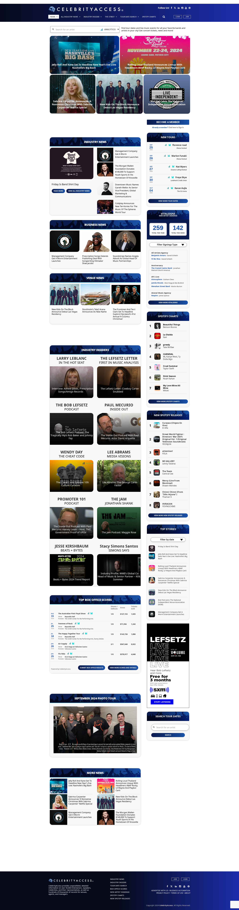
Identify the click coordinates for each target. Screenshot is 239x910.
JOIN (175, 879)
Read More (58, 191)
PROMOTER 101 (72, 499)
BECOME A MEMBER (168, 122)
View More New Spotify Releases (168, 515)
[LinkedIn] (179, 8)
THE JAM (119, 499)
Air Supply (62, 643)
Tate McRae (168, 347)
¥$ (164, 356)
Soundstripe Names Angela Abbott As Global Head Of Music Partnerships (126, 258)
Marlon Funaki (179, 155)
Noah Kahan (169, 378)
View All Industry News (79, 191)
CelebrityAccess (65, 669)
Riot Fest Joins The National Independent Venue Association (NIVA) (166, 104)
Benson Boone (170, 327)
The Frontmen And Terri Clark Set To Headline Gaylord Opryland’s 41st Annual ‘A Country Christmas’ (124, 314)
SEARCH (168, 735)
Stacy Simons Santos (119, 546)
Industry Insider (91, 17)
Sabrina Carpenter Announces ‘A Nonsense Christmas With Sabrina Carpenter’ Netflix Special (72, 104)
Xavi (165, 337)
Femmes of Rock (65, 623)
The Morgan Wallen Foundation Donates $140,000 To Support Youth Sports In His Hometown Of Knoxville (126, 171)
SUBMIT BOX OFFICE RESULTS (91, 668)
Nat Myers (181, 166)
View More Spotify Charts (168, 401)
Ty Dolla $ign (171, 357)
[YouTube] (186, 8)
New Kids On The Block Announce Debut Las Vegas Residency (119, 106)
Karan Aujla (181, 188)
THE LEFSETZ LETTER (118, 358)
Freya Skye (181, 177)
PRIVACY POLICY (163, 893)
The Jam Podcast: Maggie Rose (119, 532)
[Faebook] (172, 8)
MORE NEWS (95, 773)
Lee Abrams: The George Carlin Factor (119, 484)
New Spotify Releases (168, 415)
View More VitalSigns (168, 302)
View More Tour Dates (168, 201)
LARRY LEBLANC (72, 358)
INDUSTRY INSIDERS (95, 350)
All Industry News (69, 17)
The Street (110, 17)
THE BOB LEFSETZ (72, 405)
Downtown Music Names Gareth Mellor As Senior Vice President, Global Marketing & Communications (127, 190)
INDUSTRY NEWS (95, 142)
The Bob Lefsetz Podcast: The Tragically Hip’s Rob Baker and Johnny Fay (72, 435)
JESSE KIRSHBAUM (71, 546)
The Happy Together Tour (69, 633)
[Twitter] (175, 8)
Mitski (166, 390)
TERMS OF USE (177, 893)
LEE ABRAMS (118, 452)
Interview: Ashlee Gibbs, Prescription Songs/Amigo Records (72, 390)
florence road (179, 145)
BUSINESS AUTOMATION (180, 890)
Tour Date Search (128, 17)
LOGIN (185, 879)
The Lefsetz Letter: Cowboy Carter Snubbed (120, 390)
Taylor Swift (168, 368)
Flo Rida (61, 654)
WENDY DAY (71, 452)
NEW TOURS (168, 137)
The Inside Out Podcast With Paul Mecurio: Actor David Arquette (120, 437)
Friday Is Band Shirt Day (65, 184)
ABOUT (187, 893)
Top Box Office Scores (95, 600)
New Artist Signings (168, 216)
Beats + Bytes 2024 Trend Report (71, 579)
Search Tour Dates (168, 716)
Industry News (117, 879)
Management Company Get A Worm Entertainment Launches (64, 258)
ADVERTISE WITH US (159, 890)
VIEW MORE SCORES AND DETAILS (123, 668)
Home (52, 17)
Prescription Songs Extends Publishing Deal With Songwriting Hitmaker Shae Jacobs (95, 260)
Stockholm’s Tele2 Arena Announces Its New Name (94, 310)
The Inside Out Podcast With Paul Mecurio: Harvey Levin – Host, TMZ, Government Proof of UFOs (71, 529)
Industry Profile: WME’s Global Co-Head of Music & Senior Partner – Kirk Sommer (119, 576)
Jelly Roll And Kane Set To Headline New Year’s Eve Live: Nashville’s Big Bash (84, 66)
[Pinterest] (189, 8)
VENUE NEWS (95, 278)
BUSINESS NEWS (95, 224)
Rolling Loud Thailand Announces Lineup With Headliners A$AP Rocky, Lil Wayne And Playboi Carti (155, 66)
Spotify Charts (168, 316)
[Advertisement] (95, 126)
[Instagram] (182, 8)
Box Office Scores (118, 889)
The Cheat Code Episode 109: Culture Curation (72, 484)
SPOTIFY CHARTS (149, 17)
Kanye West (171, 356)
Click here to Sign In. (176, 127)
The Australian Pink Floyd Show (72, 613)
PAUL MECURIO (119, 405)
